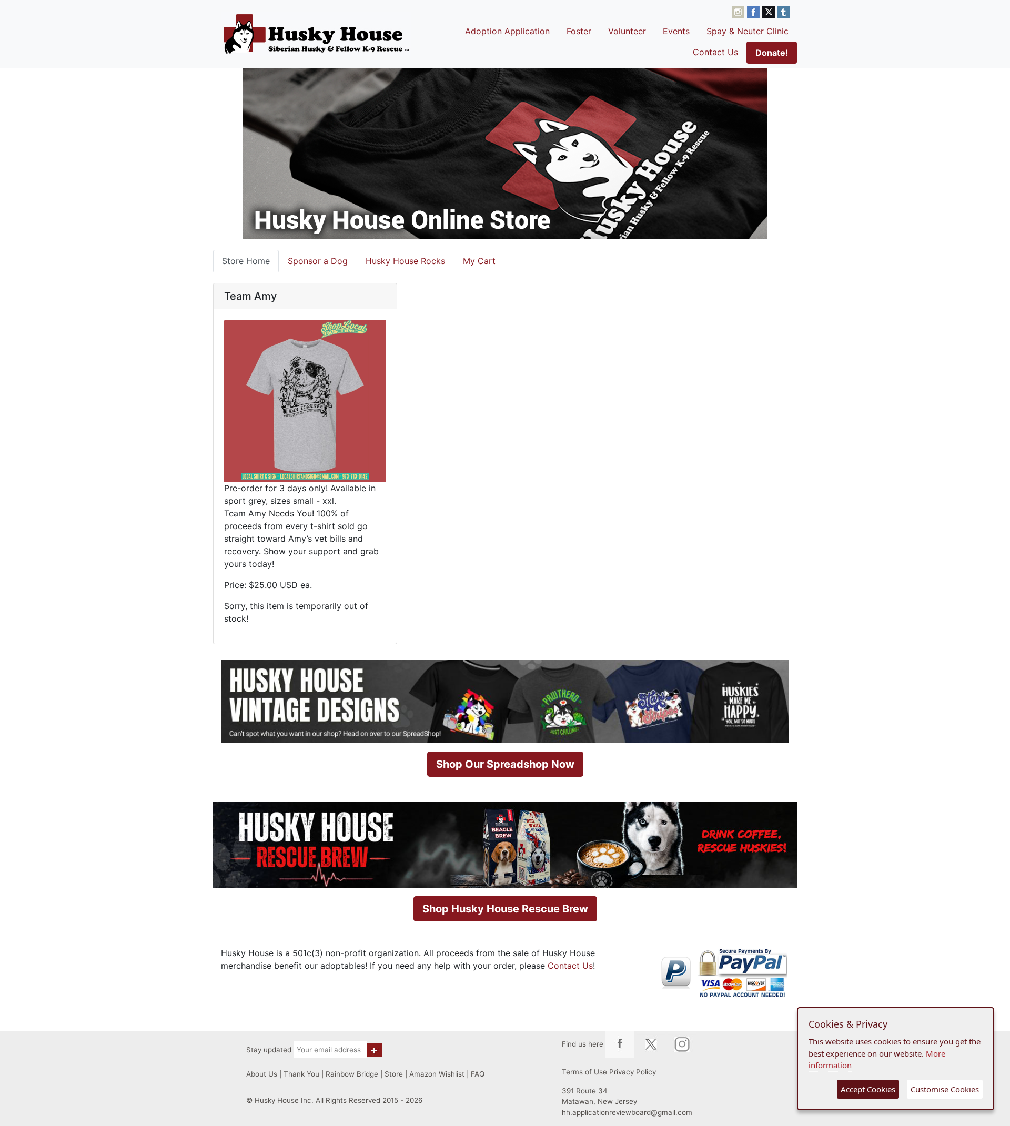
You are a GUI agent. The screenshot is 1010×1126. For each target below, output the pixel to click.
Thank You (301, 1074)
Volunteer (627, 31)
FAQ (477, 1074)
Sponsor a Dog (318, 261)
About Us (261, 1074)
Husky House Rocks (405, 261)
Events (676, 31)
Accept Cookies (868, 1089)
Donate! (771, 52)
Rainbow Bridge (352, 1074)
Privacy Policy (632, 1072)
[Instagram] (739, 11)
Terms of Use (584, 1072)
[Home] (316, 34)
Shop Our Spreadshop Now (505, 764)
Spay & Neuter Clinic (747, 31)
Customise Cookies (945, 1089)
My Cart (479, 261)
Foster (579, 31)
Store (394, 1074)
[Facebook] (754, 11)
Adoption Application (507, 31)
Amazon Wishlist (436, 1074)
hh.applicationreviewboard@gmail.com (627, 1112)
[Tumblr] (783, 11)
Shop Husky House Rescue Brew (505, 908)
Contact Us (715, 52)
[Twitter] (769, 11)
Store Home (246, 261)
